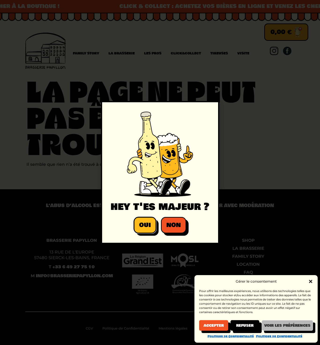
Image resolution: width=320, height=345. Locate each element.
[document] (160, 172)
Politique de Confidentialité (231, 336)
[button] (310, 281)
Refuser (244, 325)
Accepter (214, 325)
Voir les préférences (287, 325)
